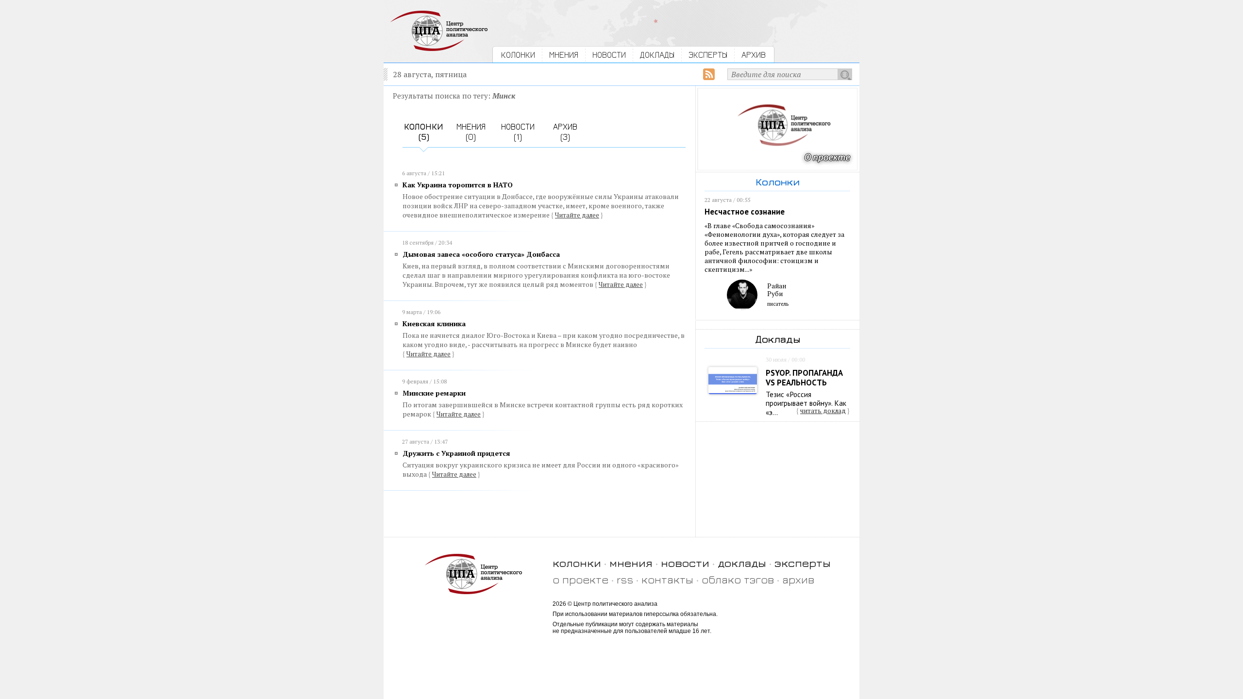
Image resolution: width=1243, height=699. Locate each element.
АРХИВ (753, 55)
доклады (742, 562)
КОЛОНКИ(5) (423, 131)
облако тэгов (738, 579)
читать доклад (823, 410)
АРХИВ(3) (565, 131)
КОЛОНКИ (518, 55)
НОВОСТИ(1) (518, 131)
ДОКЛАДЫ (657, 55)
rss (625, 579)
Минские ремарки (434, 393)
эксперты (802, 562)
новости (685, 562)
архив (798, 579)
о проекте (580, 579)
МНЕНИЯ (563, 55)
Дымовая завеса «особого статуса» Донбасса (481, 254)
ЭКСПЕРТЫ (708, 55)
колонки (577, 562)
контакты (667, 579)
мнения (631, 562)
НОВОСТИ (609, 55)
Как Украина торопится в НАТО (458, 184)
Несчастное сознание (745, 211)
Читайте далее (577, 215)
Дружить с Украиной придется (456, 453)
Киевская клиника (434, 323)
